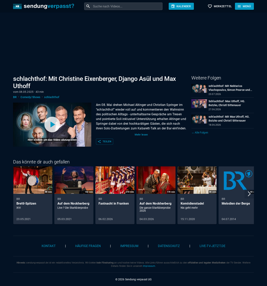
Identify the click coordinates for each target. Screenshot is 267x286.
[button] (249, 193)
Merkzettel (220, 6)
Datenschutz (169, 246)
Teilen (104, 141)
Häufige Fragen (88, 246)
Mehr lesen (141, 134)
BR (15, 97)
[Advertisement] (130, 44)
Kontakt (49, 246)
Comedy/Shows (30, 97)
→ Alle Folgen (199, 132)
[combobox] (127, 6)
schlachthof (51, 97)
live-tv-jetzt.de (212, 246)
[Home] (44, 6)
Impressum (129, 246)
